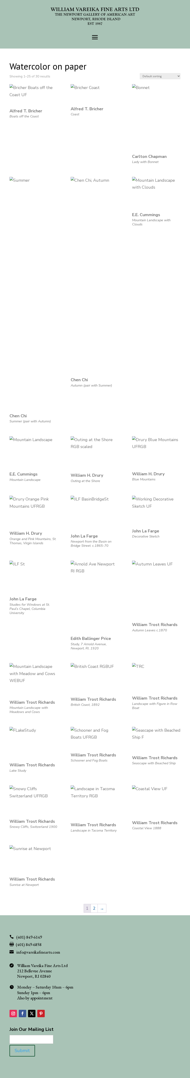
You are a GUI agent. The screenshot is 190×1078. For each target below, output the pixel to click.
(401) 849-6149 (29, 937)
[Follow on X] (31, 1013)
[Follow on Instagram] (13, 1013)
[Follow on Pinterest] (41, 1013)
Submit (22, 1050)
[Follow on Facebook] (22, 1013)
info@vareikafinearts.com (38, 952)
